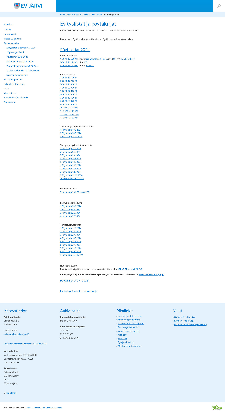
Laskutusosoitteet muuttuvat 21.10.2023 (25, 343)
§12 (133, 58)
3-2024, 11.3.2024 (68, 84)
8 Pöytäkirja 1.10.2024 (70, 171)
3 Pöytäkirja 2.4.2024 (70, 155)
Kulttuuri (122, 338)
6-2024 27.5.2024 (68, 94)
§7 (122, 58)
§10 (125, 58)
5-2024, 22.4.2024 (68, 91)
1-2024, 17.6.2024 (68, 58)
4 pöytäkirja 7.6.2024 (70, 216)
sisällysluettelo (92, 58)
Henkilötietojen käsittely (16, 97)
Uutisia (7, 29)
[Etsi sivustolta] (219, 6)
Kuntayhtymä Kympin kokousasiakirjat (79, 291)
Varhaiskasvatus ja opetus (131, 323)
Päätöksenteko (11, 43)
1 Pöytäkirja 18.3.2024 (70, 129)
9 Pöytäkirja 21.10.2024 (71, 175)
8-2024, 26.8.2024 (68, 101)
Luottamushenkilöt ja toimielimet (23, 70)
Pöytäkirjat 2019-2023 (17, 56)
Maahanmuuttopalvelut (129, 346)
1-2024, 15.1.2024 (68, 77)
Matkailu (122, 334)
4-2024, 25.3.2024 (68, 87)
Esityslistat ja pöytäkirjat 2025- (21, 47)
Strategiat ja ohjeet (13, 79)
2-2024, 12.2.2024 (68, 81)
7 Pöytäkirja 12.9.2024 (70, 248)
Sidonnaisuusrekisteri (17, 75)
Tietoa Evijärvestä (12, 38)
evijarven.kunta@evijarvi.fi (16, 334)
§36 (88, 65)
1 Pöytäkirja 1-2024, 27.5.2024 (74, 192)
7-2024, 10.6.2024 (68, 97)
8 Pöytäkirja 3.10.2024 (70, 251)
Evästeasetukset (33, 407)
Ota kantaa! (9, 102)
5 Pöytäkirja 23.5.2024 (70, 241)
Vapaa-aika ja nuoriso (128, 331)
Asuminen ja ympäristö (129, 319)
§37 (92, 65)
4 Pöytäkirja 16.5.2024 (70, 238)
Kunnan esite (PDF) (183, 320)
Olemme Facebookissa (185, 317)
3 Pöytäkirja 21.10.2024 (71, 136)
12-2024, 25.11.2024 (69, 114)
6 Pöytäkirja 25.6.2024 (70, 165)
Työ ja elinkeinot (126, 342)
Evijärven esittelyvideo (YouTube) (190, 324)
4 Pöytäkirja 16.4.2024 (70, 158)
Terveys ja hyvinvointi (128, 327)
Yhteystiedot (10, 93)
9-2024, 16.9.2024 (68, 104)
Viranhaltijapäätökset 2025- (20, 61)
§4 (101, 58)
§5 (104, 58)
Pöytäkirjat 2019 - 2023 (74, 280)
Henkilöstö (10, 392)
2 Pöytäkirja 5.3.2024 (70, 152)
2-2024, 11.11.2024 (69, 62)
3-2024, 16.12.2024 (69, 65)
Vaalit (6, 88)
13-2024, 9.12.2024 (69, 117)
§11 (130, 58)
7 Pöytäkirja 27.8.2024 (70, 168)
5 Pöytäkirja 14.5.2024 (70, 161)
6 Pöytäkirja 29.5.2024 (70, 244)
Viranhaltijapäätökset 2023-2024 (22, 66)
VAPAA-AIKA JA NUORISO (130, 269)
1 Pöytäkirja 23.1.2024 (70, 148)
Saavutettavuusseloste (52, 407)
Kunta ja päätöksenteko (129, 316)
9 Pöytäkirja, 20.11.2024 (71, 254)
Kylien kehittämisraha (14, 84)
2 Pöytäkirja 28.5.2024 (70, 133)
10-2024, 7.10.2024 (69, 107)
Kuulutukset (10, 34)
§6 (107, 58)
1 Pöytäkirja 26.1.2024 (70, 206)
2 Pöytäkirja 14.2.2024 (70, 231)
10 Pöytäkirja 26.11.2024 (72, 178)
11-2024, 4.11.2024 (69, 111)
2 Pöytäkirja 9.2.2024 (70, 209)
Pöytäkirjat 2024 (15, 52)
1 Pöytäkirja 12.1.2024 (70, 228)
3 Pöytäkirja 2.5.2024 (70, 212)
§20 (85, 62)
